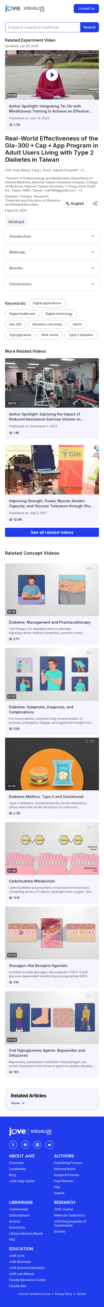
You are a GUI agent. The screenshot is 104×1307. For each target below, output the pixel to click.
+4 (82, 170)
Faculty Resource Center (27, 1280)
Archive (59, 1231)
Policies (81, 1293)
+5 (80, 190)
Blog (12, 1175)
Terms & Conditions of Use (34, 1293)
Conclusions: (20, 284)
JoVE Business (20, 1262)
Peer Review (63, 1181)
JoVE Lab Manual (21, 1274)
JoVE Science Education (27, 1268)
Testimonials (18, 1209)
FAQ (57, 1187)
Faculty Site (17, 1286)
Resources (17, 1227)
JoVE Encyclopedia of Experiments (70, 1223)
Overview (16, 1163)
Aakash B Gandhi (65, 170)
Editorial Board (64, 1169)
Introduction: (20, 236)
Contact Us (86, 8)
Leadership (17, 1169)
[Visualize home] (34, 9)
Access (14, 1221)
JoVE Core (16, 1256)
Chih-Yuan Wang (17, 170)
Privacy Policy (63, 1293)
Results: (16, 268)
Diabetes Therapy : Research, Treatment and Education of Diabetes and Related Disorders (33, 200)
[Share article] (95, 204)
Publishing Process (68, 1163)
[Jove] (12, 9)
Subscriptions (19, 1215)
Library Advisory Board (26, 1233)
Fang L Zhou (41, 170)
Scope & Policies (66, 1175)
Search (89, 27)
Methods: (17, 252)
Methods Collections (69, 1215)
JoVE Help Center (22, 1181)
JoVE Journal (63, 1209)
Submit (59, 1193)
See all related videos (52, 532)
